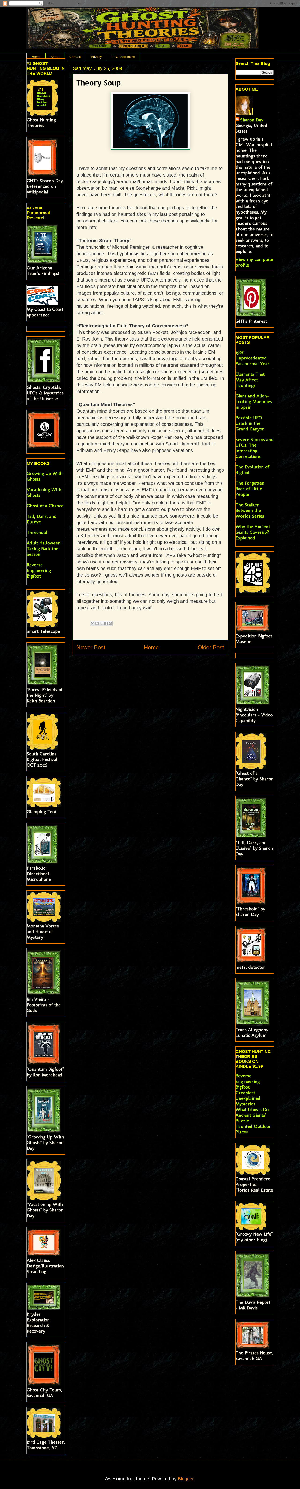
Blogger (186, 1478)
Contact (75, 57)
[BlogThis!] (97, 623)
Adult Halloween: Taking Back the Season (44, 548)
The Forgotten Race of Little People (250, 488)
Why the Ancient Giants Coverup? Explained (253, 532)
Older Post (211, 647)
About (55, 57)
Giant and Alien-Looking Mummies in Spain (254, 401)
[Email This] (92, 623)
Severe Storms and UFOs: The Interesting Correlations (255, 448)
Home (36, 57)
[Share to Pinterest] (110, 623)
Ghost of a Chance (45, 505)
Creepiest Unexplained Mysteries (248, 1098)
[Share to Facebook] (106, 623)
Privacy (96, 57)
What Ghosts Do (252, 1109)
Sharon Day (251, 119)
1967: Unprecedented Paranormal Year (253, 357)
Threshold (37, 532)
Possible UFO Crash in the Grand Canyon (250, 423)
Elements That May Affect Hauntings (250, 379)
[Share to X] (101, 623)
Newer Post (90, 647)
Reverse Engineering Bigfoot (39, 570)
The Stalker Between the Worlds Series (250, 510)
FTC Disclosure (123, 57)
